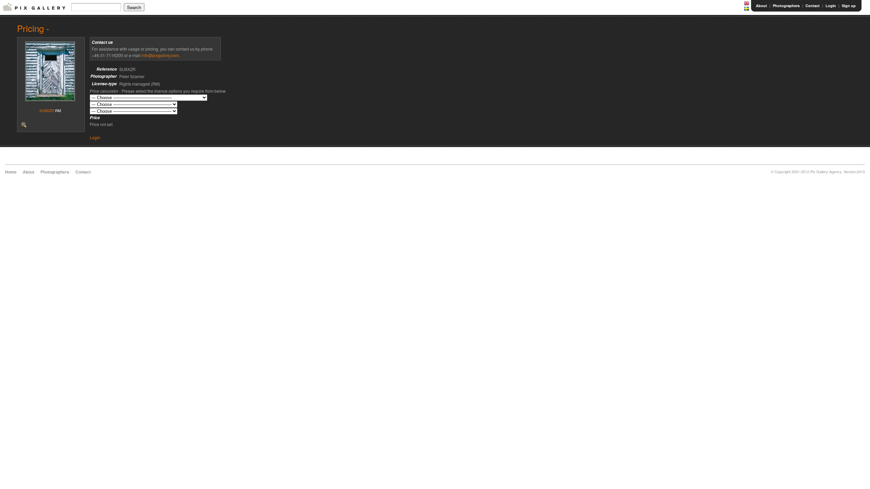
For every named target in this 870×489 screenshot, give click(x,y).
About (761, 5)
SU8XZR (46, 110)
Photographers (786, 5)
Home (11, 172)
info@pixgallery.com (160, 55)
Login (830, 5)
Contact (812, 5)
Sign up (849, 5)
